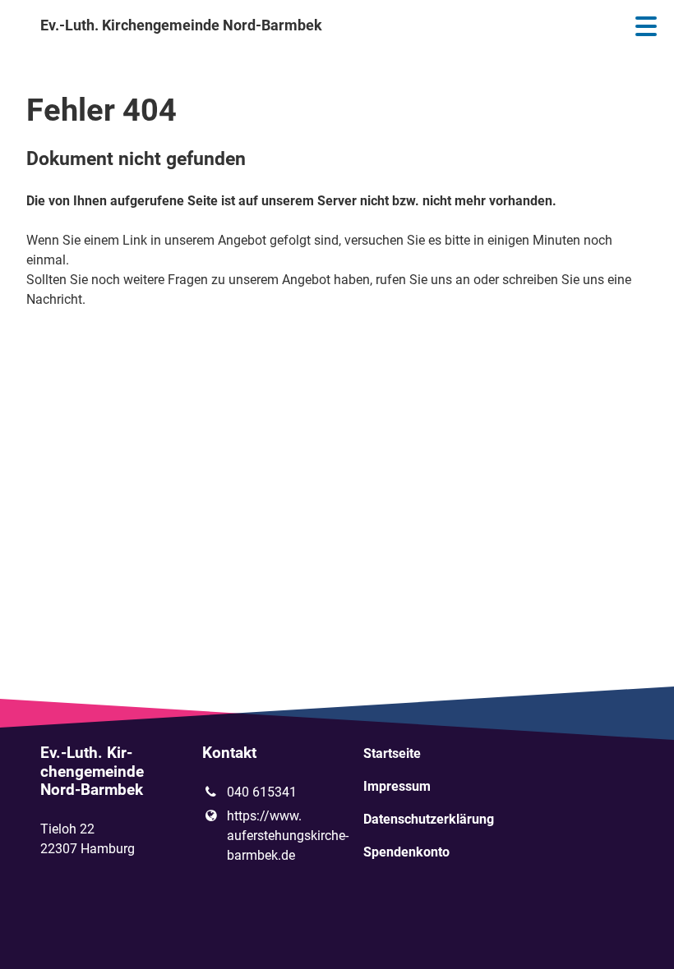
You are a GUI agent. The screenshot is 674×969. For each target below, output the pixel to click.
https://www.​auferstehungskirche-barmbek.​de (269, 835)
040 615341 (262, 792)
